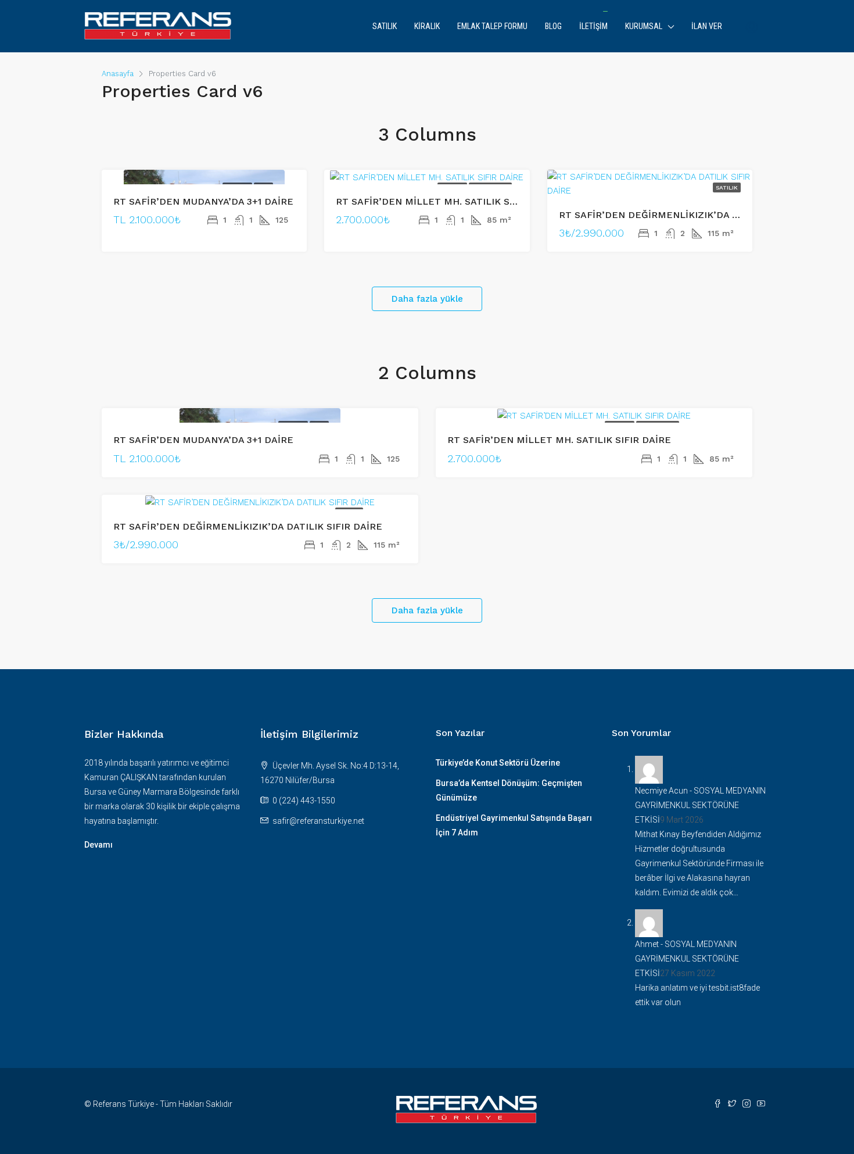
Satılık (384, 26)
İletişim (593, 26)
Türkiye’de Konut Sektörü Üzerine (498, 762)
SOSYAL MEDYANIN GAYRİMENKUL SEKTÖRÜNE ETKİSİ (700, 805)
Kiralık (427, 26)
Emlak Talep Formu (492, 26)
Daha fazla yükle (427, 299)
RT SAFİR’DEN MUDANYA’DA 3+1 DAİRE (203, 201)
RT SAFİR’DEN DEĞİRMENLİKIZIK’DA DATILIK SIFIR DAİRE (693, 214)
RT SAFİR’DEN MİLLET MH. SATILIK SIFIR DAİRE (447, 201)
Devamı (98, 844)
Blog (553, 26)
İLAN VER (706, 26)
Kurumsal (643, 26)
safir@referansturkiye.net (318, 821)
